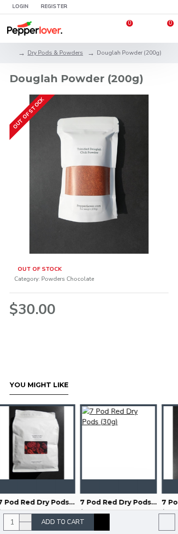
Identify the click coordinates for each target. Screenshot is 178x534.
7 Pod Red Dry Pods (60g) (117, 502)
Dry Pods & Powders (55, 53)
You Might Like (38, 385)
